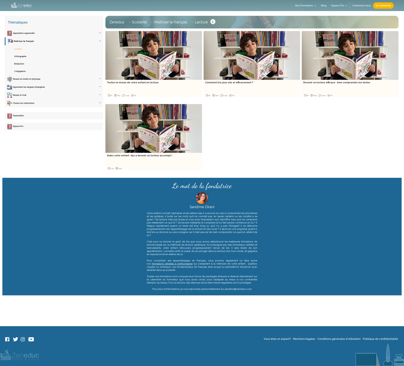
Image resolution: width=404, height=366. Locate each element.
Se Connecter (383, 5)
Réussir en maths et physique (26, 79)
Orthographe (20, 56)
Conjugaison (20, 71)
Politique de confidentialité (380, 338)
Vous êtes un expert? (277, 338)
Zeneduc (117, 22)
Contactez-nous (361, 5)
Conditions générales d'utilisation (339, 338)
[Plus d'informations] (212, 22)
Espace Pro (337, 5)
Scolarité (139, 22)
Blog (323, 5)
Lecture (18, 49)
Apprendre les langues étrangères (29, 87)
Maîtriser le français (24, 41)
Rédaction (19, 64)
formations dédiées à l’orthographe (172, 263)
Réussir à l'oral (19, 95)
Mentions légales (304, 338)
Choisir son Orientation (23, 103)
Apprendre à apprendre (24, 33)
